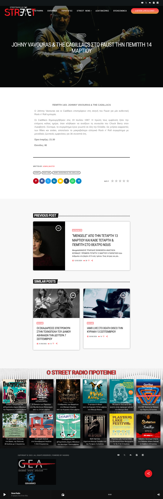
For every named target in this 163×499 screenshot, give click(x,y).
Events (81, 35)
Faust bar (46, 173)
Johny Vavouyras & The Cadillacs (66, 173)
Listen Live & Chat (144, 11)
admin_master (49, 166)
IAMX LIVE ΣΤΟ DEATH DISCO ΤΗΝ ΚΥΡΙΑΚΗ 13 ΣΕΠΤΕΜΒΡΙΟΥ (105, 330)
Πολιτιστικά (77, 230)
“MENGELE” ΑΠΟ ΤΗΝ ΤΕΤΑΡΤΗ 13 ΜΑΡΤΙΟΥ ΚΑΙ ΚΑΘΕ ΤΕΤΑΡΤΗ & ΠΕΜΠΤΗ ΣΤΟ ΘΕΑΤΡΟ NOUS (95, 240)
